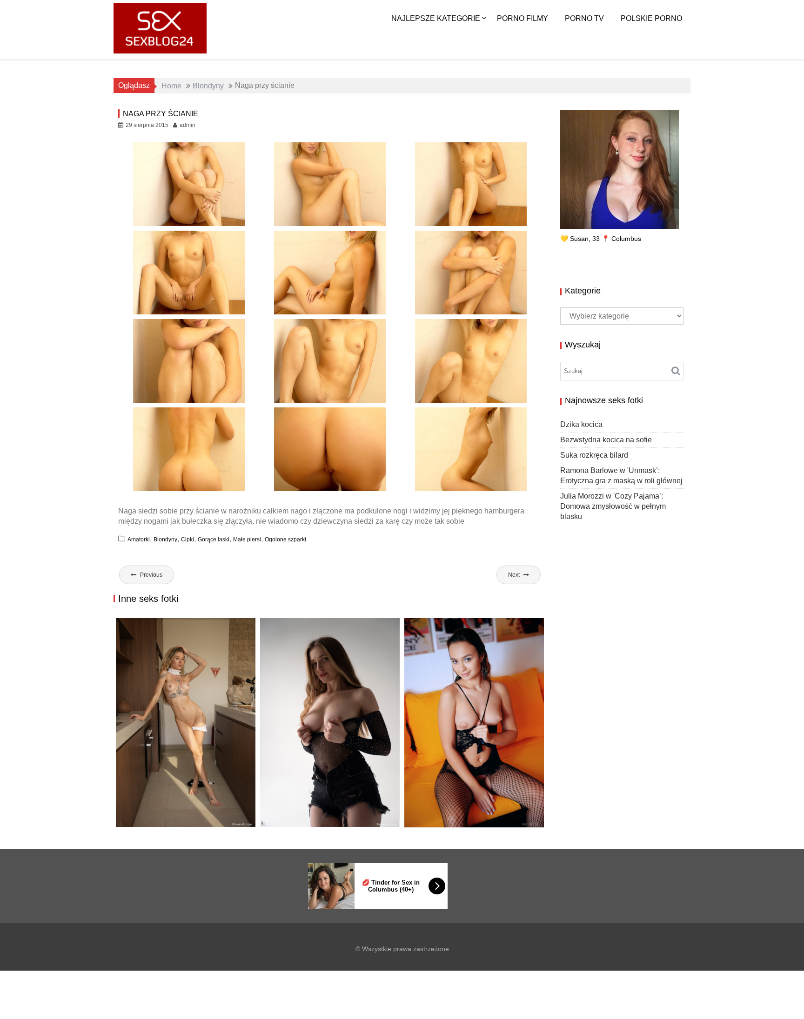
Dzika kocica (145, 827)
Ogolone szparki (285, 539)
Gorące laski (213, 539)
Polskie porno (651, 18)
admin (187, 125)
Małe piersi (247, 539)
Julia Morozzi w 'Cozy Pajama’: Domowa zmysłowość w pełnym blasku (613, 506)
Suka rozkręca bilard (454, 817)
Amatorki (138, 539)
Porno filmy (522, 18)
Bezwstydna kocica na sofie (322, 827)
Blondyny (165, 539)
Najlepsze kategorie (435, 18)
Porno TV (584, 18)
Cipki (187, 539)
